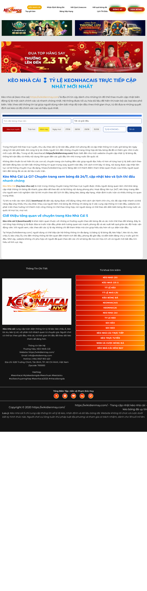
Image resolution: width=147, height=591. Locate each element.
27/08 (67, 129)
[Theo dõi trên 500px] (82, 396)
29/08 (86, 129)
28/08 (77, 129)
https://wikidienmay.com (44, 97)
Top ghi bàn (30, 11)
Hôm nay (44, 129)
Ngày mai (57, 129)
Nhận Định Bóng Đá (55, 7)
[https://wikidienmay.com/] (12, 10)
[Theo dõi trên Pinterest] (64, 396)
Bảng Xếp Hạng (66, 11)
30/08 (96, 129)
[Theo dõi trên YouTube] (73, 396)
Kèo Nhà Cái (9, 186)
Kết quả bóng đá (100, 7)
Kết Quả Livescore (78, 7)
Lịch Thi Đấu (102, 11)
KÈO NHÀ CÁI (34, 7)
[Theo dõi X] (56, 396)
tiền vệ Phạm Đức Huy (82, 391)
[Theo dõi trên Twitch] (90, 396)
